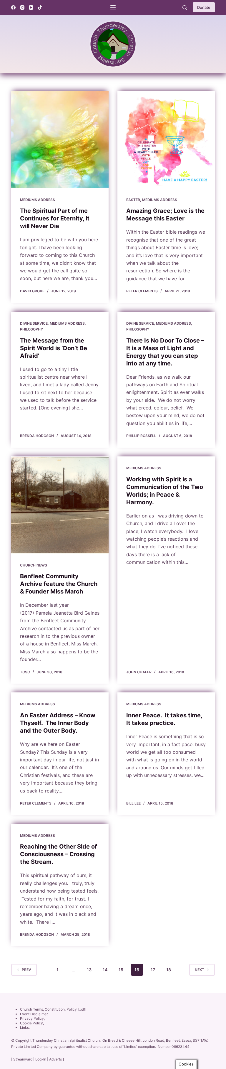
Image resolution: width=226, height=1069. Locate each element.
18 (168, 969)
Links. (25, 1027)
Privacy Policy (32, 1018)
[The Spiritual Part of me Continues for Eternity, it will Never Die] (60, 139)
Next (199, 969)
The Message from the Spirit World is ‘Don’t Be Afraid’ (53, 348)
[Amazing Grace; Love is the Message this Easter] (166, 139)
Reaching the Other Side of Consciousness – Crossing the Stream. (58, 854)
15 (121, 969)
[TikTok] (40, 7)
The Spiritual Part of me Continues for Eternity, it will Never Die (54, 218)
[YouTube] (31, 7)
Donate (203, 7)
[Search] (184, 7)
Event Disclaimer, (34, 1014)
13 (89, 969)
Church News (33, 565)
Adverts (55, 1059)
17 (153, 969)
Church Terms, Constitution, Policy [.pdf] (53, 1009)
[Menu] (113, 7)
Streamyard (22, 1059)
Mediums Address (37, 200)
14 (105, 969)
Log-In (40, 1059)
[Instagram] (22, 7)
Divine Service (34, 323)
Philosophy (31, 329)
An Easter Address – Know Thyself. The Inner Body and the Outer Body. (57, 723)
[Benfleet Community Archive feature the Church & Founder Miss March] (60, 505)
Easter (133, 200)
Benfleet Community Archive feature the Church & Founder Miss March (58, 584)
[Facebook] (13, 7)
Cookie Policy (31, 1023)
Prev (26, 969)
